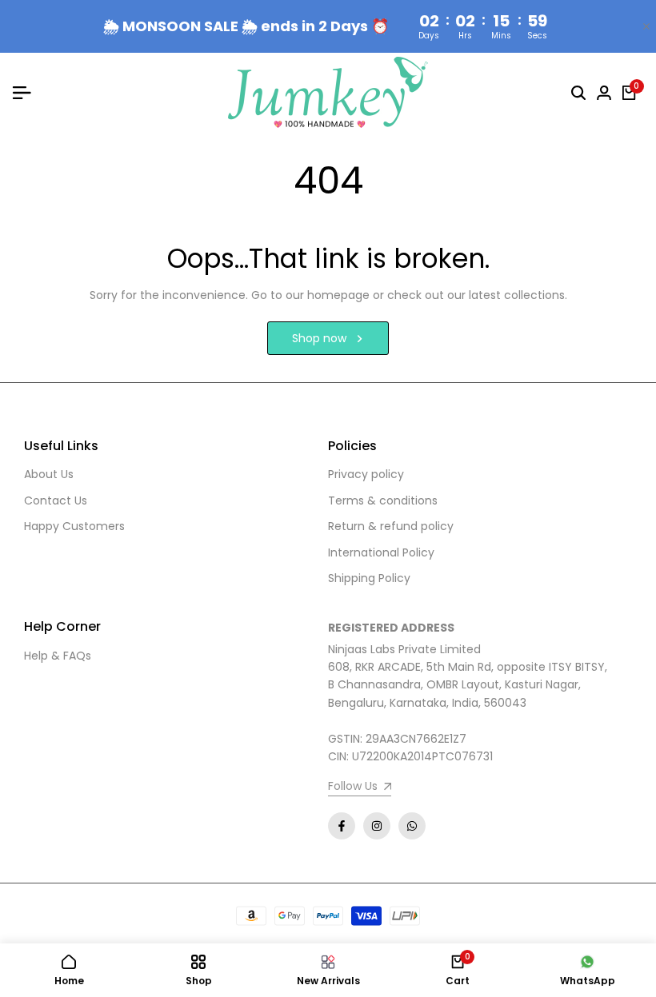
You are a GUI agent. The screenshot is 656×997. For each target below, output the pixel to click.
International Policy (381, 552)
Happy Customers (74, 526)
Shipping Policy (369, 578)
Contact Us (55, 500)
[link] (359, 788)
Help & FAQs (57, 656)
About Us (49, 474)
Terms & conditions (383, 500)
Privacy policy (366, 474)
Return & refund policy (391, 526)
